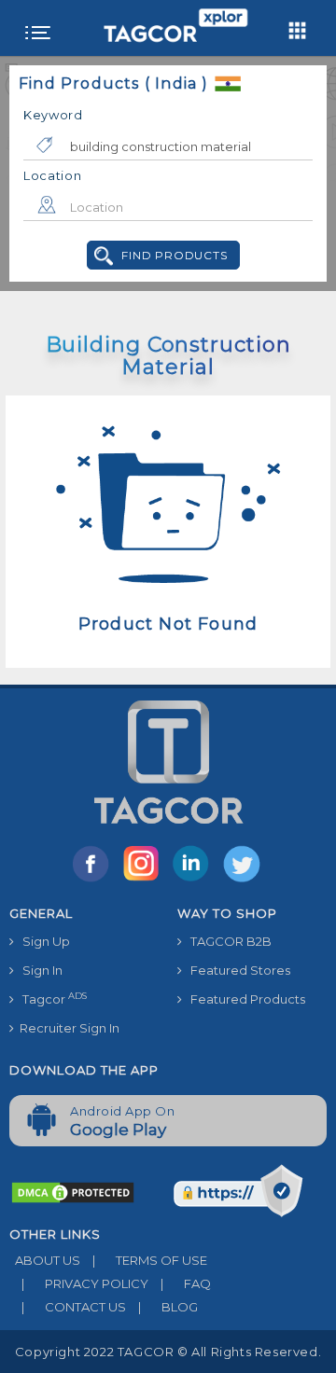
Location (52, 175)
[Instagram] (144, 880)
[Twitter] (243, 880)
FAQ (186, 1283)
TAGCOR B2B (227, 941)
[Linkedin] (195, 880)
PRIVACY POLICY (84, 1283)
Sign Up (42, 941)
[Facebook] (94, 880)
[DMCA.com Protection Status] (72, 1192)
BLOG (168, 1306)
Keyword (53, 114)
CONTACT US (73, 1306)
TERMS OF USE (149, 1260)
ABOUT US (44, 1260)
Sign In (38, 970)
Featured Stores (236, 970)
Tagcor (50, 998)
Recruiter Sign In (66, 1027)
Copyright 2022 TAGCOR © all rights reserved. (168, 1351)
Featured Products (243, 999)
